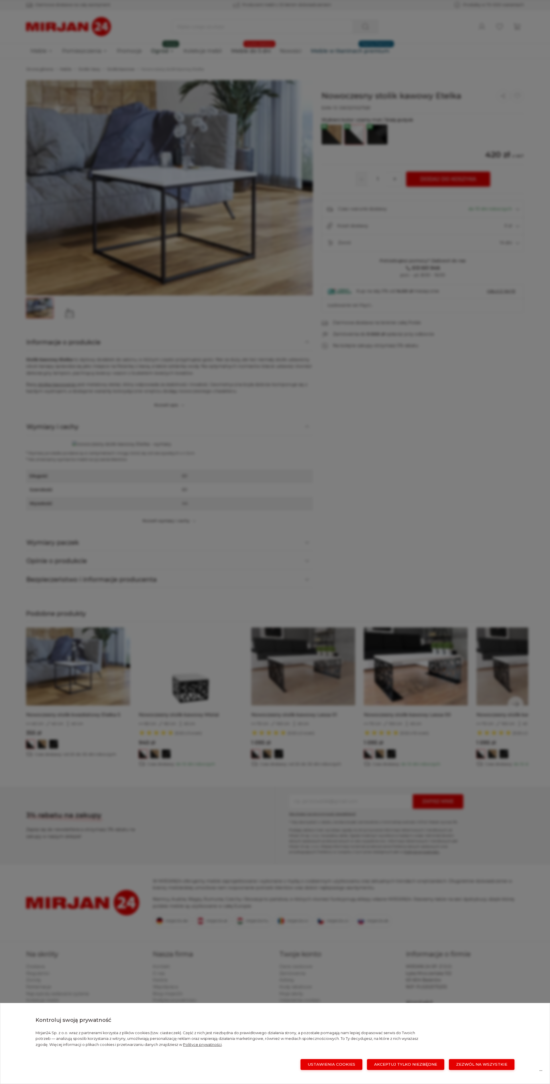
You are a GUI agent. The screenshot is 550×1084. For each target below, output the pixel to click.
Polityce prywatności (202, 1044)
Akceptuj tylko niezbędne (405, 1064)
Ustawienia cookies (331, 1064)
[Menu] (540, 1072)
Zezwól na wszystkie (481, 1064)
